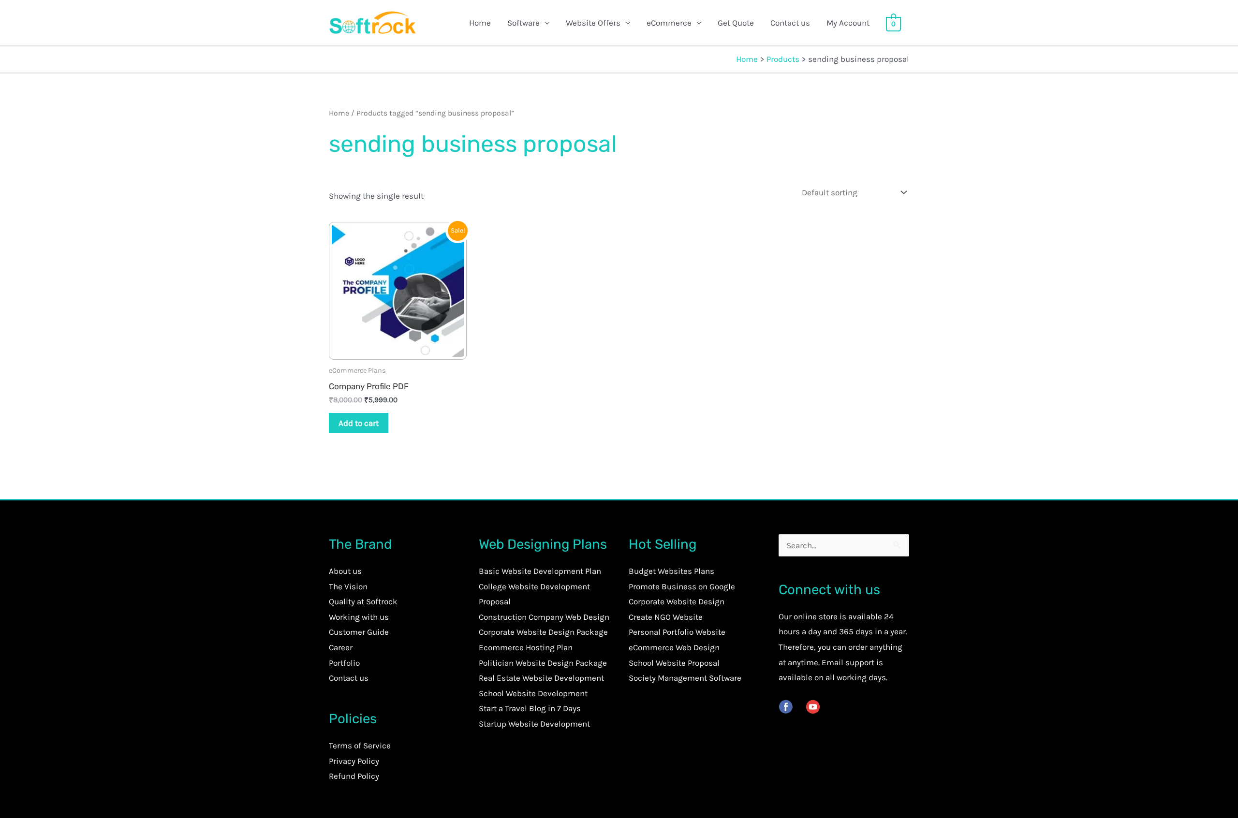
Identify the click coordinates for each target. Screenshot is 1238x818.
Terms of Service (360, 745)
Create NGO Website (666, 617)
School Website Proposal (674, 663)
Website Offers (593, 23)
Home (480, 23)
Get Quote (736, 23)
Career (341, 647)
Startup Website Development (534, 724)
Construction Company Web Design (544, 617)
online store (816, 616)
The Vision (348, 586)
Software (523, 23)
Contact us (790, 23)
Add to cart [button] (359, 423)
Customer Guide (359, 632)
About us (345, 571)
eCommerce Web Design (674, 647)
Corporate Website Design (676, 601)
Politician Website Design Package (543, 663)
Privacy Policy (354, 761)
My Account (848, 23)
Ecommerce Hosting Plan (526, 647)
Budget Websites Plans (671, 571)
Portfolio (344, 663)
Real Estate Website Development (541, 678)
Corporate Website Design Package (543, 632)
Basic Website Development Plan (540, 571)
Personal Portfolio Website (677, 632)
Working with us (359, 617)
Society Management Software (685, 678)
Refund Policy (354, 776)
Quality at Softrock (363, 601)
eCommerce (669, 23)
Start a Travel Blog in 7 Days (530, 708)
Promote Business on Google (682, 586)
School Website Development (533, 693)
